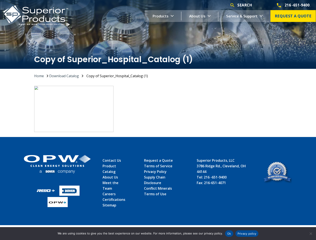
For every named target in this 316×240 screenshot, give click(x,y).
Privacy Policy (155, 171)
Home (39, 76)
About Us (110, 177)
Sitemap (109, 205)
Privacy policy (247, 233)
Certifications (114, 199)
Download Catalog (64, 76)
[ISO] (277, 173)
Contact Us (112, 160)
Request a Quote (158, 160)
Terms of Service (158, 166)
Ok (229, 233)
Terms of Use (155, 194)
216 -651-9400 (215, 177)
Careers (109, 194)
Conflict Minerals (158, 188)
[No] (310, 233)
